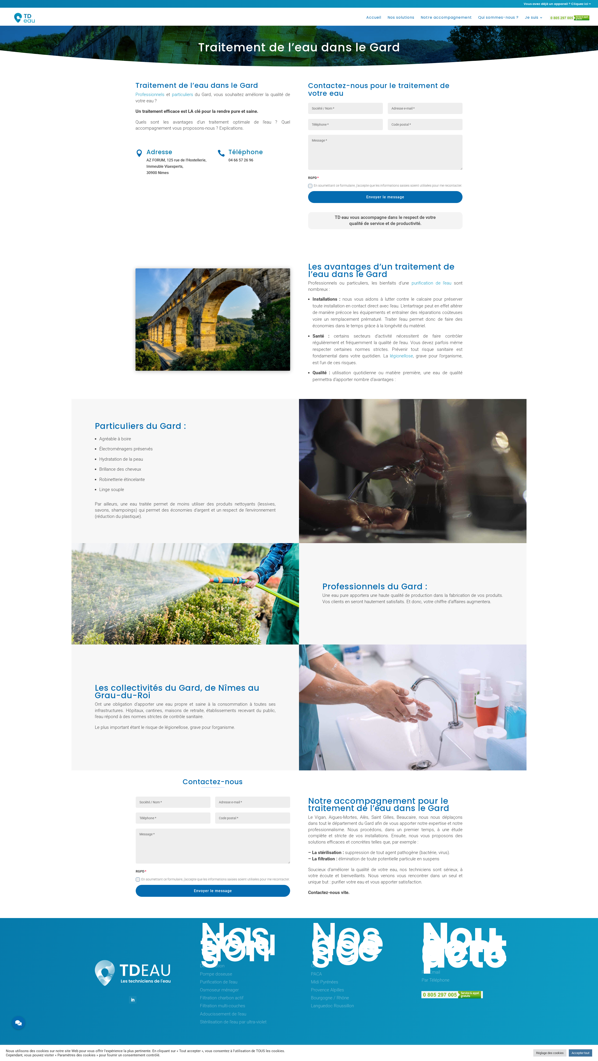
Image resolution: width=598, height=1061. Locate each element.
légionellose (401, 356)
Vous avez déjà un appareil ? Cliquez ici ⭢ (557, 4)
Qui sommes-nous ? (498, 18)
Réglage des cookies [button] (550, 1053)
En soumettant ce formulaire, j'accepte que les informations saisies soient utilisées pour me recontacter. (388, 185)
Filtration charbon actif (221, 997)
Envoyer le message (385, 197)
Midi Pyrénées (324, 982)
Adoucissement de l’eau (223, 1014)
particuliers (182, 94)
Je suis (531, 18)
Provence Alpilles (327, 990)
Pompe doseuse (216, 974)
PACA (316, 974)
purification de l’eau (431, 283)
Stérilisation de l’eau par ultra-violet (233, 1022)
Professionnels (149, 94)
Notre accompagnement (446, 18)
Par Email (431, 972)
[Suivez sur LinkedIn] (132, 1000)
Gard (315, 965)
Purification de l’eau (218, 982)
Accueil (373, 18)
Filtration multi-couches (222, 1005)
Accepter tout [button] (580, 1053)
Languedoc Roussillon (332, 1005)
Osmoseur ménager (219, 990)
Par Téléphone (435, 980)
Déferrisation (212, 965)
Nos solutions (401, 18)
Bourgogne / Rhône (330, 997)
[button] (18, 1022)
